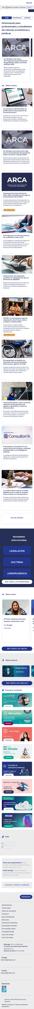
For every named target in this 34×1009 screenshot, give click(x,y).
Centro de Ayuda (7, 937)
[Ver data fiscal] (17, 989)
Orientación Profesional (9, 923)
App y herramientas (8, 917)
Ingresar (29, 3)
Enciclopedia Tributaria (9, 926)
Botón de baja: (8, 870)
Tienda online (6, 908)
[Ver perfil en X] (7, 963)
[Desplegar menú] (2, 3)
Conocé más (8, 740)
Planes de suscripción (9, 911)
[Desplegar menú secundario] (23, 3)
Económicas (17, 18)
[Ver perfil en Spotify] (27, 963)
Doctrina (17, 562)
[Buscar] (6, 3)
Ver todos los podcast (17, 683)
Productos (5, 914)
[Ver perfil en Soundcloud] (23, 963)
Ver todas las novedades (17, 582)
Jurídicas (27, 18)
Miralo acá (8, 706)
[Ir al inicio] (9, 897)
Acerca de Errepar (8, 934)
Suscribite (8, 723)
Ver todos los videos (17, 648)
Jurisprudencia (17, 573)
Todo (6, 18)
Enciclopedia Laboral (8, 929)
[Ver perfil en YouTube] (15, 963)
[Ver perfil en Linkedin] (11, 963)
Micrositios (5, 920)
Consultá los (17, 885)
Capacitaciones (7, 905)
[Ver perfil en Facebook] (3, 963)
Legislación (17, 551)
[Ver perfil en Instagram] (19, 963)
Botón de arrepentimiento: (12, 863)
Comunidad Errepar (8, 932)
